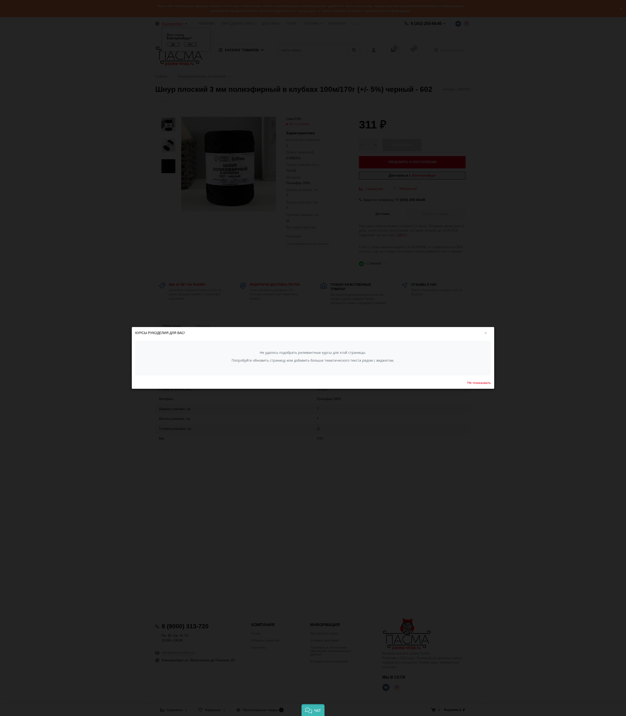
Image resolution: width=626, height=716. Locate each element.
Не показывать (479, 383)
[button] (313, 710)
